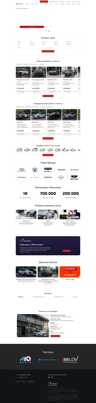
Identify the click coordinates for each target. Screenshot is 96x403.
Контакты (78, 3)
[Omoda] (48, 177)
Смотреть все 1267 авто (48, 95)
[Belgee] (74, 177)
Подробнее (32, 26)
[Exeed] (35, 177)
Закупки (73, 3)
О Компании (62, 3)
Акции (41, 3)
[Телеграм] (52, 377)
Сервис (37, 3)
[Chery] (22, 170)
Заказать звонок (44, 1)
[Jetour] (74, 170)
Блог (50, 3)
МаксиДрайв (56, 3)
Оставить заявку (21, 91)
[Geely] (48, 170)
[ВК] (49, 377)
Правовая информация (52, 385)
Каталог (27, 3)
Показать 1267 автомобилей (48, 51)
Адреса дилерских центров (24, 374)
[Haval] (22, 177)
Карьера (68, 3)
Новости (46, 3)
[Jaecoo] (61, 170)
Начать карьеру (66, 250)
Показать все (69, 44)
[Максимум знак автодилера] (19, 4)
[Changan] (35, 170)
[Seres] (61, 177)
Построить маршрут (55, 336)
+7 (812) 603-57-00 (54, 324)
